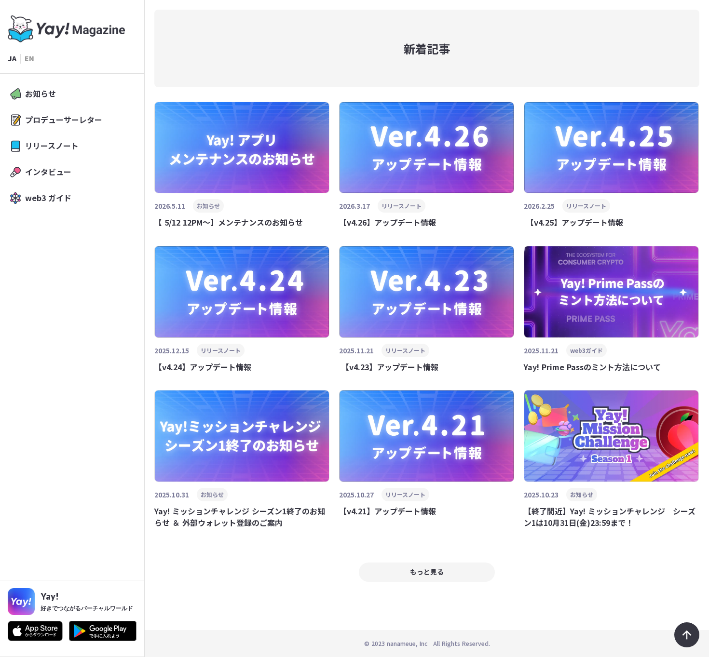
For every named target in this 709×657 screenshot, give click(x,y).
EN (29, 58)
